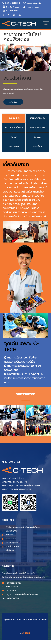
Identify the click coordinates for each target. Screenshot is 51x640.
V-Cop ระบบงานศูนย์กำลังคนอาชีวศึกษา (23, 527)
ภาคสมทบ (10, 534)
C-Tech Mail (12, 10)
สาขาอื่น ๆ (37, 146)
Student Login (13, 6)
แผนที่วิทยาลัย (12, 590)
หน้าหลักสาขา (14, 117)
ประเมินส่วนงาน (12, 546)
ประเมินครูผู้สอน (12, 542)
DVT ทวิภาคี (11, 538)
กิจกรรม (37, 137)
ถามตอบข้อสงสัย (34, 3)
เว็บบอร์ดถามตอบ (14, 583)
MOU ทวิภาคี (13, 146)
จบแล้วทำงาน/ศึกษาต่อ (14, 127)
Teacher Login (33, 6)
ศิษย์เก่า (13, 137)
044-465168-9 (12, 3)
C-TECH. (26, 633)
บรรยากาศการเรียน (37, 127)
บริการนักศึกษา (12, 530)
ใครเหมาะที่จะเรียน (37, 117)
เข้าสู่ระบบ (10, 550)
